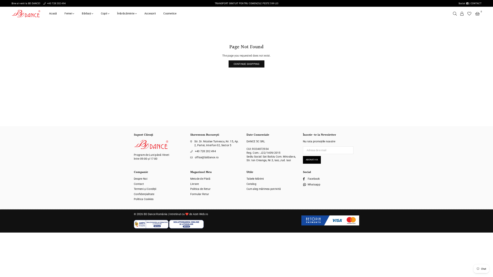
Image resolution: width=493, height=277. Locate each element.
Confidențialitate (144, 194)
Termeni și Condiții (145, 188)
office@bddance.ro (207, 157)
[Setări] (462, 13)
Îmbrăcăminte (126, 13)
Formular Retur (199, 194)
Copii (104, 13)
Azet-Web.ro (200, 214)
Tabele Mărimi (255, 178)
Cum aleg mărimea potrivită (263, 188)
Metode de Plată (200, 178)
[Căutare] (455, 13)
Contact (139, 183)
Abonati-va (312, 160)
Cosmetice (169, 13)
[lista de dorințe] (469, 13)
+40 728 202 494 (56, 3)
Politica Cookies (143, 199)
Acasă (53, 13)
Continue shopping (246, 64)
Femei (69, 13)
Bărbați (86, 13)
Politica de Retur (200, 188)
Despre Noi (140, 178)
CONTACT (475, 3)
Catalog (251, 183)
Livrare (194, 183)
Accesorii (150, 13)
